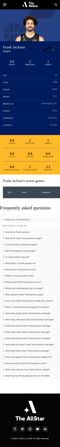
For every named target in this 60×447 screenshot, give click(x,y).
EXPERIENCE (8, 118)
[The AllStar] (30, 4)
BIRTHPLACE (8, 104)
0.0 (12, 61)
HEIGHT (6, 97)
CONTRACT (7, 125)
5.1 (48, 167)
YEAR (5, 83)
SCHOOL (6, 111)
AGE (5, 75)
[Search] (55, 4)
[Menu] (5, 4)
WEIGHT (6, 90)
